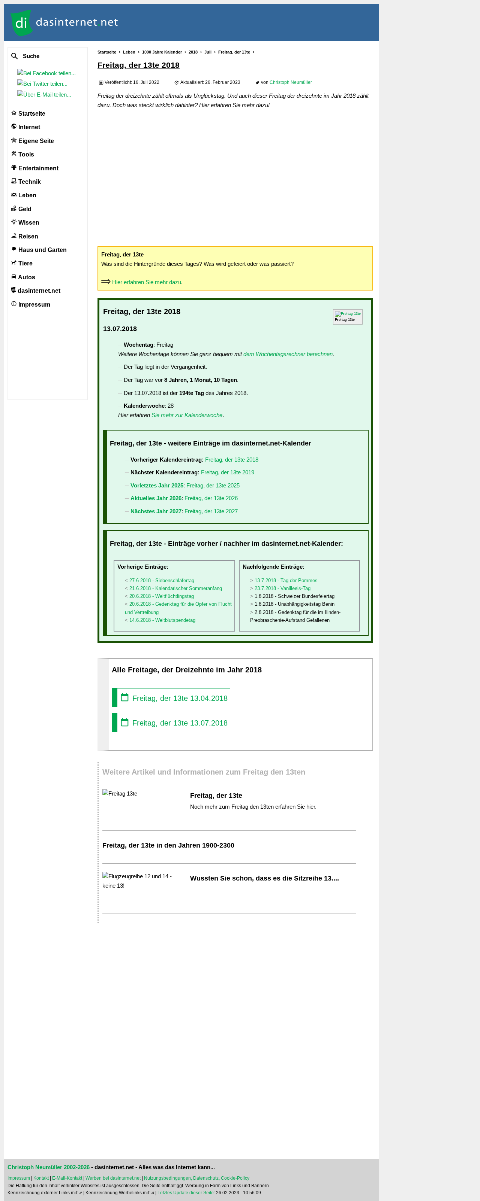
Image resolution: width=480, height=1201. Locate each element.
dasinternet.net (38, 291)
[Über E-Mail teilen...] (45, 94)
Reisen (27, 236)
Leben (26, 195)
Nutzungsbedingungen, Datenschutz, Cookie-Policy (196, 1178)
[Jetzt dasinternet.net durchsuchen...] (42, 56)
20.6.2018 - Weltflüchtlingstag (161, 596)
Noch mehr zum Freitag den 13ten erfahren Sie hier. (253, 806)
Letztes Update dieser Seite (186, 1192)
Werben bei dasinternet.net (113, 1178)
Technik (29, 182)
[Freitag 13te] (348, 314)
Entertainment (37, 168)
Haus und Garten (42, 250)
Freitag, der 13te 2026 (211, 498)
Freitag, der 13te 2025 (213, 485)
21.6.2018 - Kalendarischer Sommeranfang (175, 588)
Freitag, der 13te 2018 (231, 459)
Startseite (31, 113)
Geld (24, 209)
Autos (26, 277)
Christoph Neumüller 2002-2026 (49, 1167)
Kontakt (41, 1178)
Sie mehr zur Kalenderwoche (187, 415)
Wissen (28, 222)
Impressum (33, 304)
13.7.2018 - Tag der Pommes (286, 580)
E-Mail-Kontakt (67, 1178)
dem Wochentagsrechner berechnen (288, 354)
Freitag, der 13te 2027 (211, 511)
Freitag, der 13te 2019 (227, 472)
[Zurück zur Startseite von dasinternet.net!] (135, 22)
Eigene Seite (35, 141)
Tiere (25, 263)
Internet (28, 127)
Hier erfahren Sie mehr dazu (146, 282)
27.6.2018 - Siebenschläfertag (161, 580)
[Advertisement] (235, 177)
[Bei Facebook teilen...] (48, 73)
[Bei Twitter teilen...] (43, 83)
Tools (25, 154)
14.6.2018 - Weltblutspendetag (162, 620)
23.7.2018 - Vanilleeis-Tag (282, 588)
